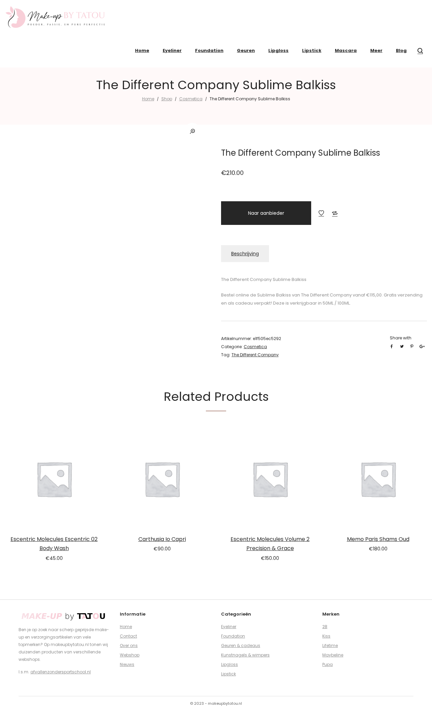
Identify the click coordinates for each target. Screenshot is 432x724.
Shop (166, 99)
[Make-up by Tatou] (55, 17)
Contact (128, 636)
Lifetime (330, 645)
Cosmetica (190, 99)
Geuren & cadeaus (240, 645)
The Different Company (255, 355)
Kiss (326, 636)
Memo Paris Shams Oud (378, 539)
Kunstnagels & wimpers (245, 655)
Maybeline (332, 655)
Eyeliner (228, 626)
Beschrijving (245, 253)
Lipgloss (229, 664)
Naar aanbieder (266, 213)
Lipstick (228, 674)
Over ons (129, 645)
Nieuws (127, 664)
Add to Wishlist (321, 213)
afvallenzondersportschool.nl (60, 672)
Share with (400, 338)
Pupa (327, 664)
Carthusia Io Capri (162, 539)
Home (148, 99)
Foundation (233, 636)
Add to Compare (335, 213)
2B (324, 626)
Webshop (129, 655)
